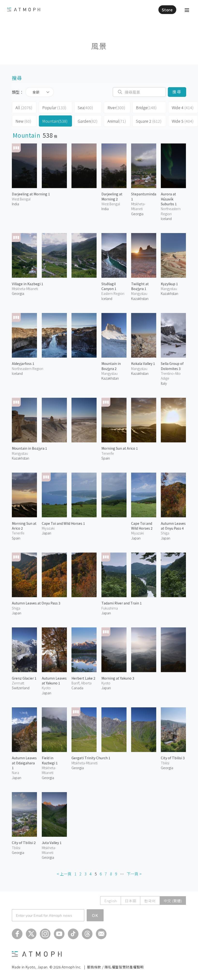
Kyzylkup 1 (169, 283)
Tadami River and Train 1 (121, 603)
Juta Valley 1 (52, 842)
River (116, 107)
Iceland (166, 218)
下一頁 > (134, 874)
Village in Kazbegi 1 (27, 283)
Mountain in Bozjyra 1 (29, 448)
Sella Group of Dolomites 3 (172, 366)
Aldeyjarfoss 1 (23, 363)
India (15, 203)
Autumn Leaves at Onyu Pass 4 (173, 526)
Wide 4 (183, 107)
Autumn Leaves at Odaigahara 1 (24, 762)
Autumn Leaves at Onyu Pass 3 (36, 603)
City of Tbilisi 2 (24, 842)
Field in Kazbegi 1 (50, 760)
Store (167, 10)
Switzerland (20, 687)
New (23, 121)
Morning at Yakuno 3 (117, 678)
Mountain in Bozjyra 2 (111, 366)
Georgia (18, 293)
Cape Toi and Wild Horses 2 (142, 526)
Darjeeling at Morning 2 (111, 196)
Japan (46, 533)
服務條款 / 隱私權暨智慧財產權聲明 (115, 967)
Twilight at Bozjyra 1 (140, 286)
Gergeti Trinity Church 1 (90, 757)
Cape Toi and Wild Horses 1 (63, 523)
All (23, 107)
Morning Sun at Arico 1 (119, 448)
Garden (88, 121)
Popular (54, 107)
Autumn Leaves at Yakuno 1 (54, 680)
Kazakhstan (139, 298)
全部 (36, 92)
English (110, 900)
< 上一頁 (64, 874)
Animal (116, 121)
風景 (99, 45)
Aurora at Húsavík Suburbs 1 (169, 199)
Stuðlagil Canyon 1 (108, 286)
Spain (105, 458)
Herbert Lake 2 (83, 678)
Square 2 (149, 121)
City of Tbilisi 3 (173, 757)
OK (95, 915)
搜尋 (176, 92)
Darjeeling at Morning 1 (31, 194)
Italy (164, 383)
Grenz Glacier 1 (24, 678)
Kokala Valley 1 (143, 363)
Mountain (55, 121)
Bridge (146, 107)
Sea (85, 107)
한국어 (150, 900)
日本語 (130, 900)
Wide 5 (183, 121)
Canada (77, 687)
